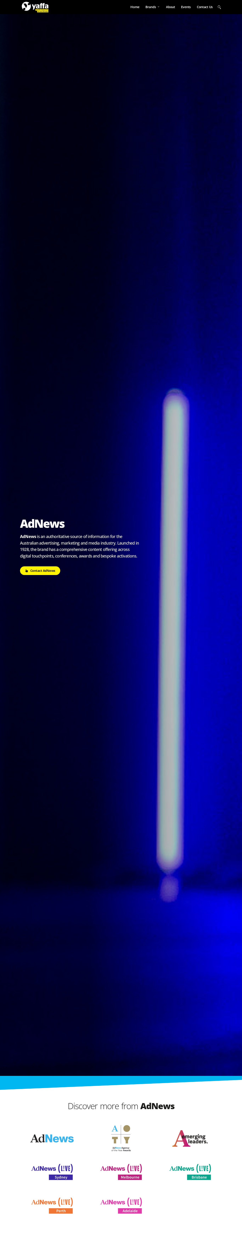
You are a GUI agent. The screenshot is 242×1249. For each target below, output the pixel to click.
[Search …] (219, 7)
